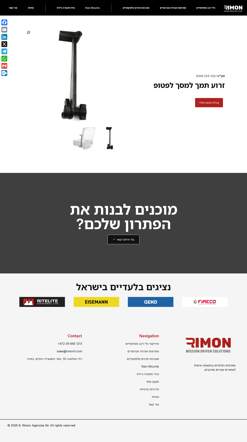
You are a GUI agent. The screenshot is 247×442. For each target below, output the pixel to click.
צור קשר (13, 7)
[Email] (4, 29)
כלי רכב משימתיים (205, 7)
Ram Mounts (92, 7)
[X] (4, 44)
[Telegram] (4, 51)
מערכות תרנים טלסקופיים (136, 7)
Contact (75, 336)
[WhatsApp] (4, 58)
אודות (31, 7)
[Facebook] (4, 22)
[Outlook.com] (4, 73)
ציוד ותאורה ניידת (66, 7)
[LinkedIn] (4, 37)
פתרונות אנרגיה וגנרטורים (173, 7)
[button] (28, 32)
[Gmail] (4, 65)
